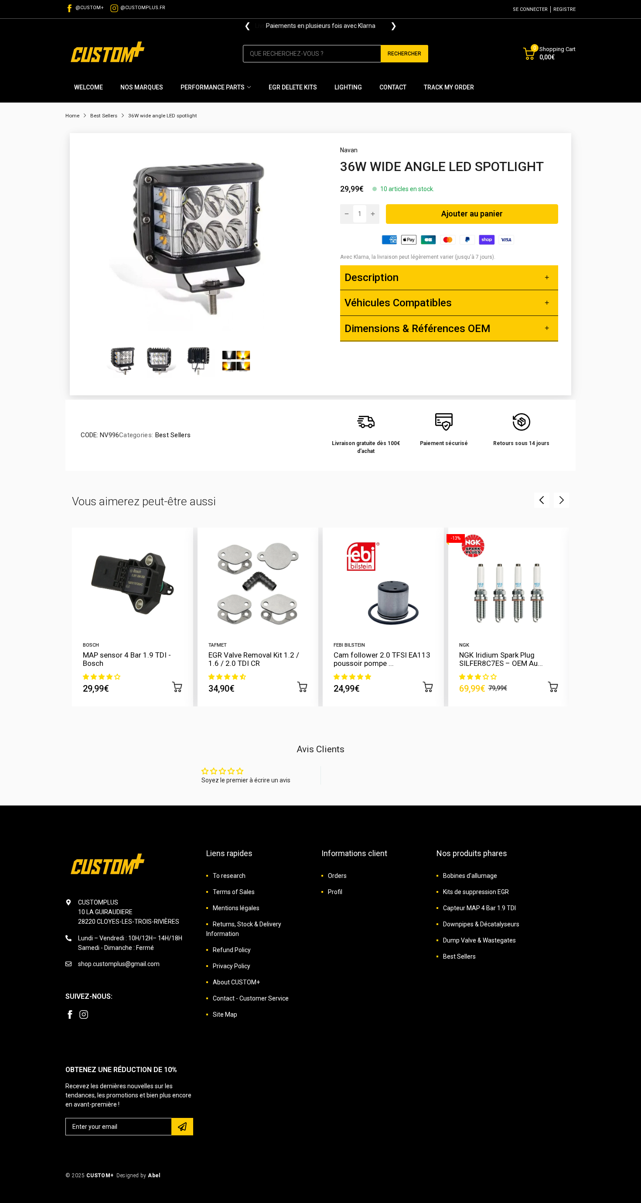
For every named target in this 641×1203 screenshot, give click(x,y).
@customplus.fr (142, 7)
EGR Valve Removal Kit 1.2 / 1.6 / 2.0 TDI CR (253, 659)
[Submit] (182, 1126)
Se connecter (530, 9)
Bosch (91, 645)
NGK (464, 645)
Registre (564, 9)
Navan (349, 150)
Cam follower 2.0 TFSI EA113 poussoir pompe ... (382, 659)
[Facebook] (69, 1014)
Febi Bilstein (349, 645)
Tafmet (217, 645)
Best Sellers (172, 435)
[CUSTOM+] (109, 53)
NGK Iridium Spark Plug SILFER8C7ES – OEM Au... (501, 659)
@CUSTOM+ (89, 7)
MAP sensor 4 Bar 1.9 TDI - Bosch (127, 659)
